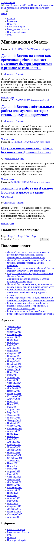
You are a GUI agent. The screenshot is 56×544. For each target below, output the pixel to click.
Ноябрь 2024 (13, 361)
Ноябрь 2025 (13, 329)
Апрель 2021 (13, 471)
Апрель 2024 (13, 377)
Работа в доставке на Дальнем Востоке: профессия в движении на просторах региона (30, 312)
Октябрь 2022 (14, 425)
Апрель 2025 (13, 348)
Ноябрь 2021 (13, 452)
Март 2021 (12, 474)
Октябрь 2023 (14, 393)
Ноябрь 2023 (13, 391)
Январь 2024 (13, 385)
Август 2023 (13, 399)
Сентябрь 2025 (14, 334)
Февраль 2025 (14, 353)
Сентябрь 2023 (14, 396)
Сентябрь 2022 (14, 428)
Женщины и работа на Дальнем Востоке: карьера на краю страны (27, 192)
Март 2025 (12, 350)
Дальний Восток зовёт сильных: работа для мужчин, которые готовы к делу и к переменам (27, 111)
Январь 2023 (13, 417)
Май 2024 (12, 374)
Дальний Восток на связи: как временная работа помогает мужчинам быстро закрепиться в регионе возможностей (26, 62)
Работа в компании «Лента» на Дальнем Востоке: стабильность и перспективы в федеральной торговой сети (27, 306)
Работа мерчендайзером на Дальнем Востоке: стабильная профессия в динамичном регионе (30, 299)
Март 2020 (12, 501)
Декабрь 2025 (14, 326)
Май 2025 (12, 345)
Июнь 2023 (13, 404)
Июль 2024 (12, 372)
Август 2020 (13, 490)
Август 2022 (13, 431)
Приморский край (16, 32)
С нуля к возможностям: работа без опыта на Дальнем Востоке (27, 150)
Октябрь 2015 (14, 511)
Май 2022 (12, 439)
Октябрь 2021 (14, 455)
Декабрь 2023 (14, 388)
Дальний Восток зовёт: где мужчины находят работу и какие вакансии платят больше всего (30, 285)
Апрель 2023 (13, 409)
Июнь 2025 (13, 342)
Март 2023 (12, 412)
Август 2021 (13, 460)
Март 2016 (12, 503)
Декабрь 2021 (14, 450)
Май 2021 (12, 468)
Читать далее (7, 97)
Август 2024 (13, 369)
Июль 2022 (12, 433)
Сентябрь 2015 (14, 514)
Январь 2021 (13, 479)
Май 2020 (12, 495)
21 (22, 236)
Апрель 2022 (13, 442)
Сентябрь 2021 (14, 458)
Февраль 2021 (14, 476)
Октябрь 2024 (14, 364)
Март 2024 (12, 380)
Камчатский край (16, 26)
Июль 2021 (12, 463)
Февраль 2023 (14, 415)
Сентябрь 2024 (14, 366)
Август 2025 (13, 337)
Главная (11, 18)
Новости (11, 24)
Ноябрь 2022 (13, 423)
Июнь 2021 (13, 466)
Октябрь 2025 (14, 332)
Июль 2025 (12, 340)
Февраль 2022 (14, 444)
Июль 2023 (12, 401)
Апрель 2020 (13, 498)
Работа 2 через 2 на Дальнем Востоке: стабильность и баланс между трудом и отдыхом (27, 292)
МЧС (9, 34)
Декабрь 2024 (14, 358)
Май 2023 (12, 407)
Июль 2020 (12, 493)
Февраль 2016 (14, 506)
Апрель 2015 (13, 517)
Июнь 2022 (13, 436)
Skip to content (8, 2)
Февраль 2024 (14, 383)
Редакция (12, 21)
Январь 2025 (13, 356)
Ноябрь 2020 (13, 484)
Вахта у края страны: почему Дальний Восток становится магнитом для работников (30, 269)
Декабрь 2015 (14, 509)
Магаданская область (18, 29)
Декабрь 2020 (14, 482)
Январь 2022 (13, 447)
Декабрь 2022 (14, 420)
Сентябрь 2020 (14, 487)
